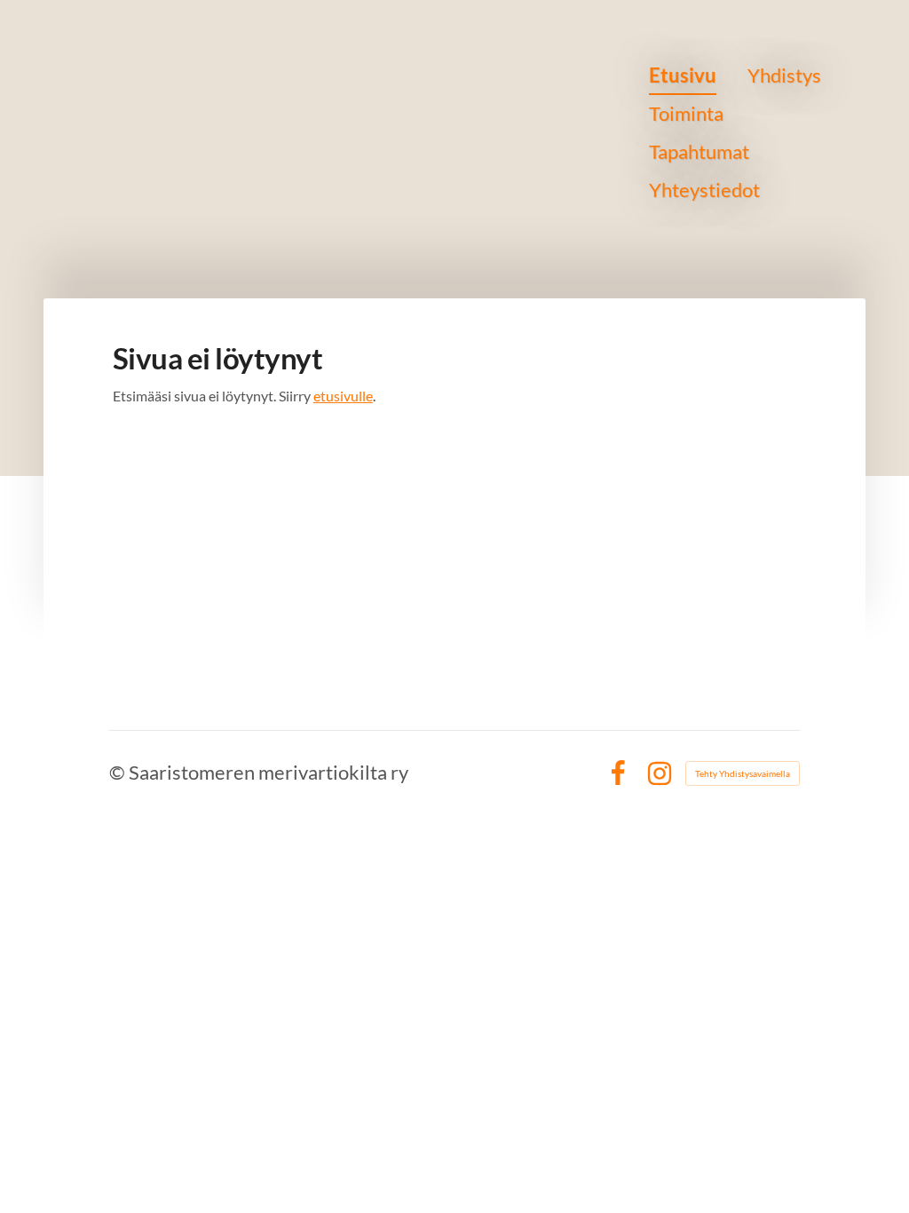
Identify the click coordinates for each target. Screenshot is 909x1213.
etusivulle (343, 395)
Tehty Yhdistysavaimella (742, 773)
